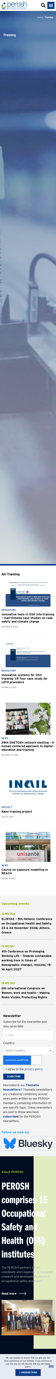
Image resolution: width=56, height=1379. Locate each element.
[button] (51, 5)
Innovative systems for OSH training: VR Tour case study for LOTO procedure (24, 678)
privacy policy (33, 1069)
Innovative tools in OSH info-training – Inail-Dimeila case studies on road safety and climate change (27, 618)
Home (40, 17)
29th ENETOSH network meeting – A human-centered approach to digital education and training (27, 746)
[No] (51, 1366)
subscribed (11, 1116)
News (4, 738)
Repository (8, 610)
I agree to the (24, 1069)
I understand (28, 1372)
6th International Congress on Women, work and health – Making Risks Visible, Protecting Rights (25, 993)
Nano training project (16, 811)
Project (6, 807)
